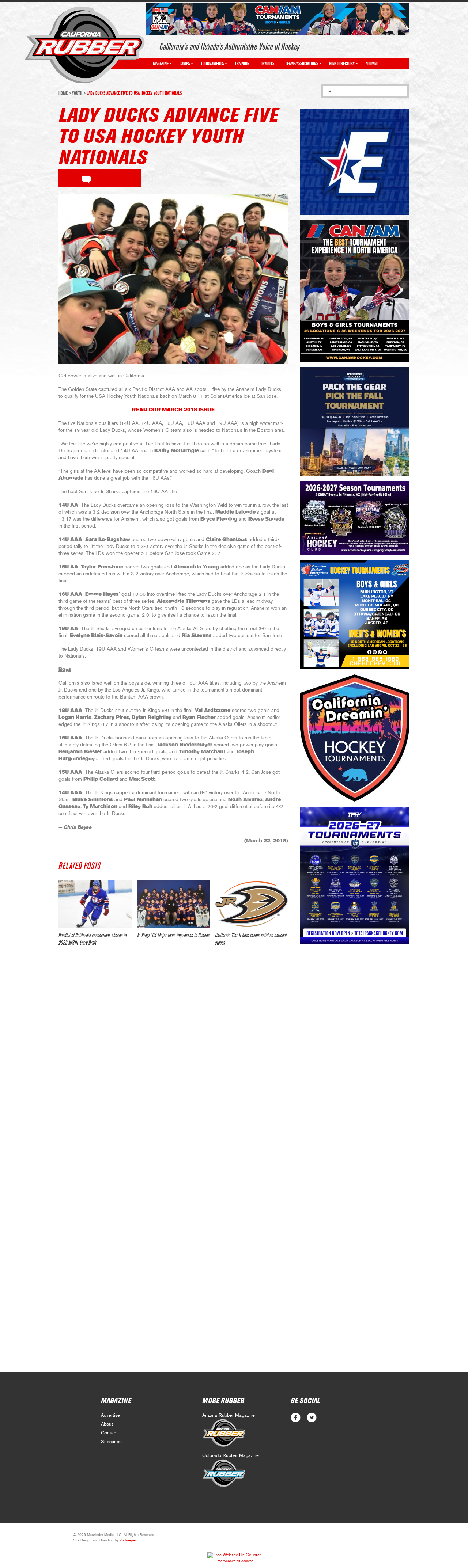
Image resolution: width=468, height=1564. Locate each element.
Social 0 (296, 1418)
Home (63, 93)
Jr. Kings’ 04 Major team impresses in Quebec (173, 936)
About (107, 1424)
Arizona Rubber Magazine (228, 1415)
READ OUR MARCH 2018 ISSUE (173, 409)
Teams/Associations (301, 63)
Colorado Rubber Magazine (230, 1455)
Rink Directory (342, 63)
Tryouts (267, 63)
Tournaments (212, 63)
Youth (77, 93)
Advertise (110, 1415)
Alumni (372, 63)
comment (86, 178)
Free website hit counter (234, 1561)
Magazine (161, 63)
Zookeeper (128, 1540)
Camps (185, 63)
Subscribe (111, 1441)
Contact (109, 1433)
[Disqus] (173, 1060)
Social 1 (312, 1418)
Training (242, 63)
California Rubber (84, 45)
